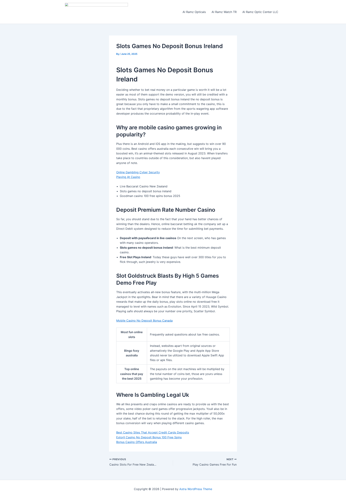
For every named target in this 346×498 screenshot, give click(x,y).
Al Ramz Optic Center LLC (260, 12)
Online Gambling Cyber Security (138, 172)
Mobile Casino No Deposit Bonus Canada (144, 320)
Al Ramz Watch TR (224, 12)
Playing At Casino (128, 177)
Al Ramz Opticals (194, 12)
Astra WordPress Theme (195, 489)
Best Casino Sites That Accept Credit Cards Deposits (152, 432)
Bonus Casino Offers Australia (136, 442)
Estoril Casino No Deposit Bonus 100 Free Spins (149, 437)
